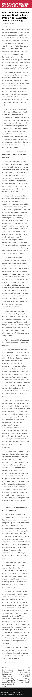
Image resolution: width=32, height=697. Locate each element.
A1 (17, 23)
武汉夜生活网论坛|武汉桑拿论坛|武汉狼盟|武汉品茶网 (15, 5)
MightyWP (20, 694)
